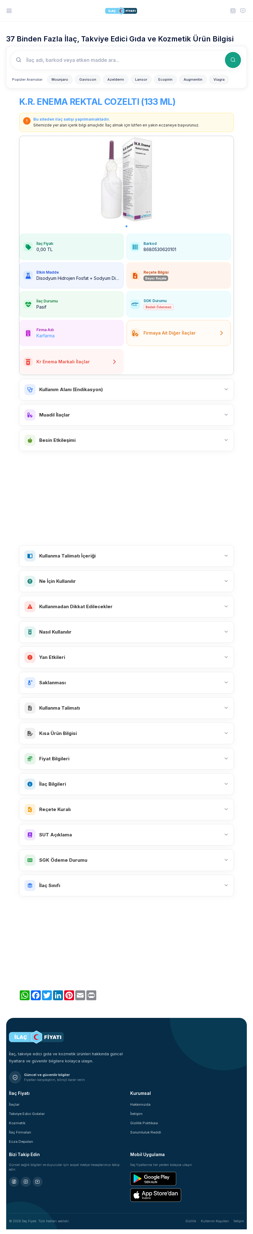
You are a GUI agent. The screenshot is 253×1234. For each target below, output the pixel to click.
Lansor (141, 79)
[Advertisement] (126, 498)
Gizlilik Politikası (144, 1123)
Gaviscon (87, 79)
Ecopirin (165, 79)
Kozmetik (17, 1123)
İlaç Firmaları (20, 1132)
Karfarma (45, 335)
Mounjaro (60, 79)
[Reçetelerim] (233, 10)
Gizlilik (190, 1221)
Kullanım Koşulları (215, 1221)
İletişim (136, 1114)
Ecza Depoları (21, 1141)
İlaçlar (14, 1104)
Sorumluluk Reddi (145, 1132)
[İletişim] (243, 10)
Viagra (219, 79)
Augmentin (193, 79)
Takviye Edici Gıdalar (27, 1114)
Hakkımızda (140, 1104)
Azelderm (115, 79)
